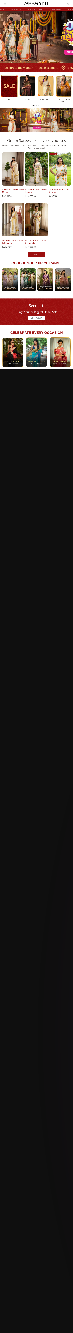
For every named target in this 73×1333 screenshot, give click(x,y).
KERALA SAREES (45, 99)
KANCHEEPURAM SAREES (64, 100)
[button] (5, 4)
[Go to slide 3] (36, 105)
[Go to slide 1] (33, 105)
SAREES (27, 99)
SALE (9, 99)
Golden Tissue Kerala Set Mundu (13, 190)
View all (36, 254)
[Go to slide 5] (39, 105)
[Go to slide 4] (38, 105)
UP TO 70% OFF (36, 318)
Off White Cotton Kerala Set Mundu (59, 190)
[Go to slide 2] (34, 105)
